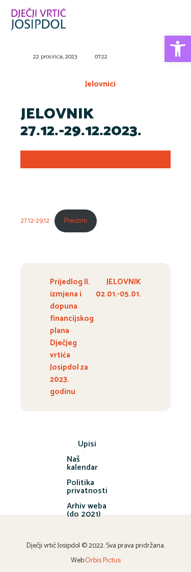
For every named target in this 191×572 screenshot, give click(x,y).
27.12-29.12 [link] (34, 221)
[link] (178, 49)
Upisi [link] (87, 444)
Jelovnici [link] (100, 84)
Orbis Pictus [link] (103, 560)
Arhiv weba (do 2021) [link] (86, 510)
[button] (172, 21)
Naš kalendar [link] (82, 463)
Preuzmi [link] (75, 221)
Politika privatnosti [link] (87, 487)
